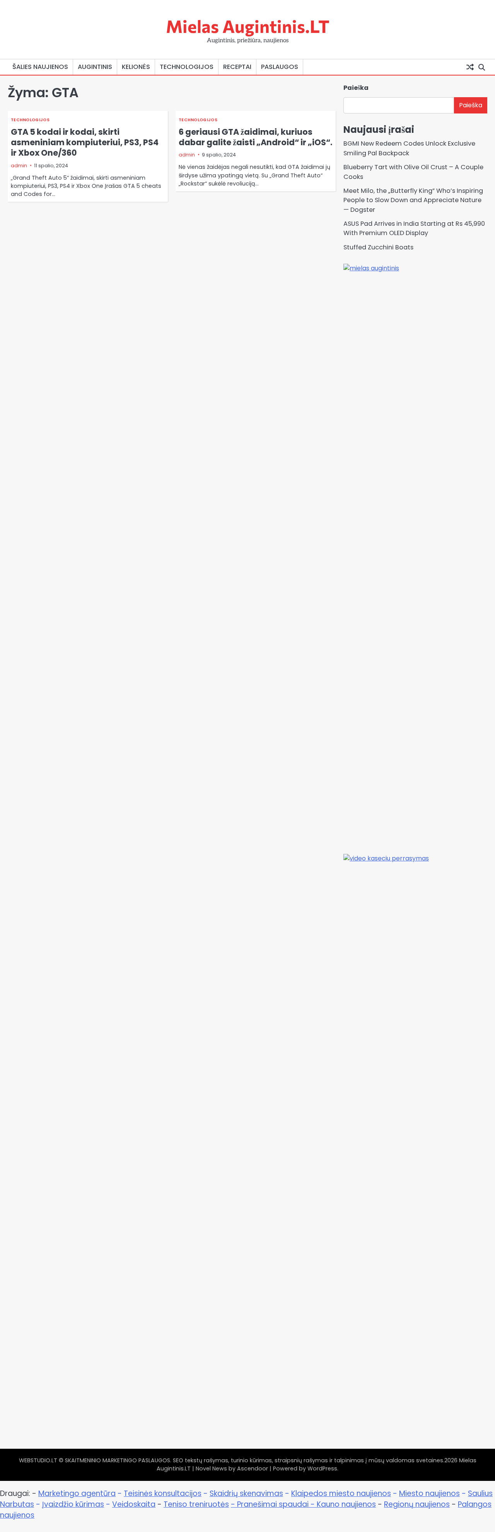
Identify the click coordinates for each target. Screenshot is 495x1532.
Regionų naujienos (417, 1504)
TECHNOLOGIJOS (186, 66)
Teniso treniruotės (196, 1504)
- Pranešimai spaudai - (274, 1504)
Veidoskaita (133, 1504)
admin (19, 165)
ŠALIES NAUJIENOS (40, 66)
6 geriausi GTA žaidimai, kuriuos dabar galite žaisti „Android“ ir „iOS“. (255, 137)
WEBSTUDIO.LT (38, 1460)
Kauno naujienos (346, 1504)
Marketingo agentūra (77, 1493)
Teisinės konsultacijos (162, 1493)
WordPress (322, 1468)
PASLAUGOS (279, 66)
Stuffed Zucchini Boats (378, 247)
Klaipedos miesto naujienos (341, 1493)
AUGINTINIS (95, 66)
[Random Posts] (470, 67)
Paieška (356, 87)
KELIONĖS (136, 66)
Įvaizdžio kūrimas (73, 1504)
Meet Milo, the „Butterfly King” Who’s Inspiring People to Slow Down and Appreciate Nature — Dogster (413, 200)
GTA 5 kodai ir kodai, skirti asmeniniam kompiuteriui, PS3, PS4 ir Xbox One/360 (85, 142)
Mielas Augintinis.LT (247, 25)
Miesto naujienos (429, 1493)
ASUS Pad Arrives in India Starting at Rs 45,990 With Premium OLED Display (414, 228)
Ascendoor (252, 1468)
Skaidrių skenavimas (246, 1493)
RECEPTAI (237, 66)
